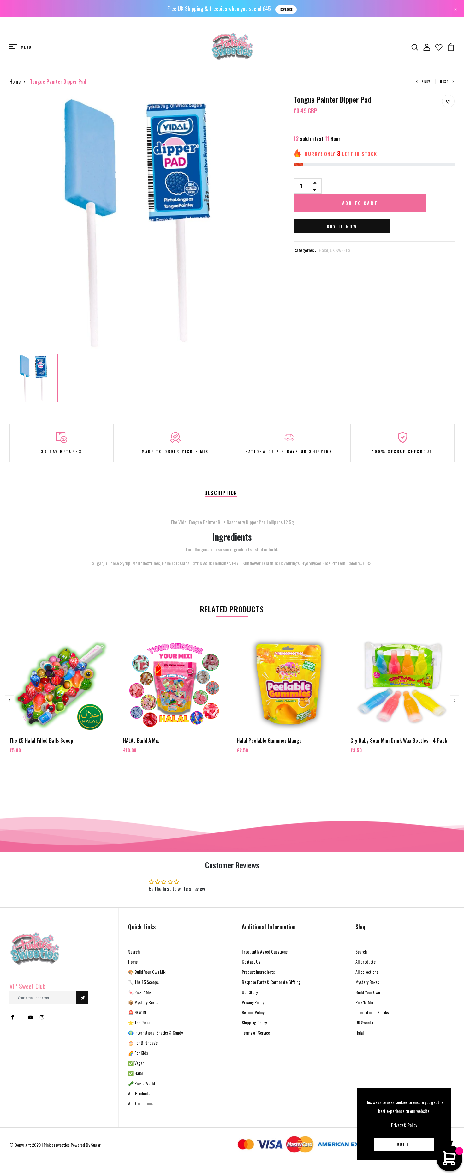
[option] (137, 223)
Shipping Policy (254, 1022)
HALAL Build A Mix (141, 740)
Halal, (324, 250)
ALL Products (139, 1093)
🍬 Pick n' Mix (139, 992)
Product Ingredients (258, 971)
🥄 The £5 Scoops (143, 982)
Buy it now (342, 226)
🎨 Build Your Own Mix (146, 971)
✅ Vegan (136, 1062)
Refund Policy (253, 1012)
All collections (366, 971)
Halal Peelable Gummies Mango (269, 740)
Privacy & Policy (404, 1124)
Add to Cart (360, 203)
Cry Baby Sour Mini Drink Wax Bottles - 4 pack (398, 740)
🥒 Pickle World (141, 1083)
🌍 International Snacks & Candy (155, 1032)
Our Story (250, 992)
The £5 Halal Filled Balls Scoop (41, 740)
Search (134, 951)
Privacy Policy (253, 1002)
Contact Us (251, 961)
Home (15, 81)
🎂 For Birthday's (143, 1042)
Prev (426, 81)
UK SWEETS (340, 250)
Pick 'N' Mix (364, 1002)
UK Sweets (364, 1022)
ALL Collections (140, 1103)
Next (444, 81)
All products (365, 961)
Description (221, 493)
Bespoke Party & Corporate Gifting (271, 982)
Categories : (305, 250)
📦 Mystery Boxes (143, 1002)
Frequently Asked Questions (265, 951)
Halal (359, 1032)
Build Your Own (367, 992)
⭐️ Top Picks (139, 1022)
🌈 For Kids (138, 1052)
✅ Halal (135, 1073)
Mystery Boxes (367, 982)
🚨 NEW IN (137, 1012)
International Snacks (372, 1012)
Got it (404, 1144)
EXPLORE (286, 9)
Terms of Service (256, 1032)
